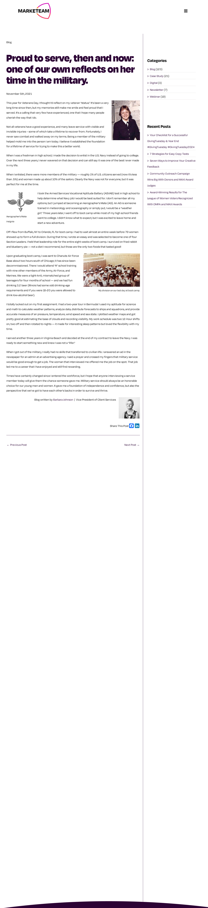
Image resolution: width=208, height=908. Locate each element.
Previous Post (17, 444)
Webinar (155, 96)
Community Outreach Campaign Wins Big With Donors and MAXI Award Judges (170, 179)
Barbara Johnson (63, 399)
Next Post (132, 444)
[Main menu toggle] (186, 11)
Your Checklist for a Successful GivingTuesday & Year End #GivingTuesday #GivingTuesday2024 (171, 141)
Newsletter (156, 89)
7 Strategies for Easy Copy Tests (169, 153)
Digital (153, 82)
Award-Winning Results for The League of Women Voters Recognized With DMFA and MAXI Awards (170, 198)
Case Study (157, 76)
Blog (152, 69)
